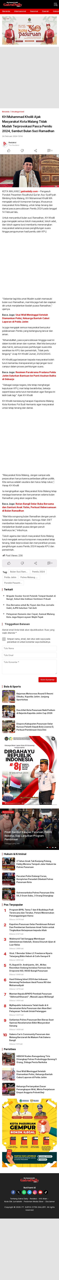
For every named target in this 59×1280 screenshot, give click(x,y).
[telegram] (29, 1192)
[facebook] (13, 1192)
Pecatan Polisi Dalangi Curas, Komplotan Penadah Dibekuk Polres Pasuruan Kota (34, 879)
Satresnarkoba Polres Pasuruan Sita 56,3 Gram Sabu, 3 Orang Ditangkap (35, 894)
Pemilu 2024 (38, 571)
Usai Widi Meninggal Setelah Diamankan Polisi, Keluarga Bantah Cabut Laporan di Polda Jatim (25, 318)
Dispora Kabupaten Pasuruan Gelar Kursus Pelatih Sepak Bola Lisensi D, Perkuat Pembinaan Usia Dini (35, 727)
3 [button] (53, 847)
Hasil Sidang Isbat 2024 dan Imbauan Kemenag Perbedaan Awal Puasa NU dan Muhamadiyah (30, 982)
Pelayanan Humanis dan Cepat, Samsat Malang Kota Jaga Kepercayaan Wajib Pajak (30, 615)
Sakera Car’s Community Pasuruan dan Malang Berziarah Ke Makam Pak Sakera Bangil (29, 1037)
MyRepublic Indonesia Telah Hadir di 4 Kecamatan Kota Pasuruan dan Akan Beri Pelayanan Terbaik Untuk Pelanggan (30, 1008)
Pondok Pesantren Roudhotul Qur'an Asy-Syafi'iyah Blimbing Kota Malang (14, 583)
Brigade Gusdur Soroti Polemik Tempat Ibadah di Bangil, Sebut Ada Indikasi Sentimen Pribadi (31, 597)
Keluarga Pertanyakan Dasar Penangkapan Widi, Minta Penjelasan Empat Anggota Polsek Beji (35, 1089)
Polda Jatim (10, 577)
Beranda (5, 112)
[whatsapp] (24, 1192)
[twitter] (18, 1192)
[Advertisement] (29, 77)
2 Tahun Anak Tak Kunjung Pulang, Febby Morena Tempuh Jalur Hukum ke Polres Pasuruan (36, 864)
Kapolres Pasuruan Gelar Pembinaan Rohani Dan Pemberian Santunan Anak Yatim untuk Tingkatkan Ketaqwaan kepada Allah (32, 927)
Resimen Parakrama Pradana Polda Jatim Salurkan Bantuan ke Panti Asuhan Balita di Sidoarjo (29, 376)
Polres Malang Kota (30, 577)
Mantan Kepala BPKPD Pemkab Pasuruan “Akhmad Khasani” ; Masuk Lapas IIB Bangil (31, 995)
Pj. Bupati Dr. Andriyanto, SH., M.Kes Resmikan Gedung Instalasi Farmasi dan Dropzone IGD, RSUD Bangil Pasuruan (30, 967)
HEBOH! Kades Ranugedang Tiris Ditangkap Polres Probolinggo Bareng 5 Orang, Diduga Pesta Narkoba (36, 1059)
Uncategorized (17, 112)
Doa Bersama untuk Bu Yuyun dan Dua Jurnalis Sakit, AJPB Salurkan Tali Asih (30, 606)
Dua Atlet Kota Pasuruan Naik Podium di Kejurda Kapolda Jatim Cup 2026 (35, 711)
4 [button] (55, 847)
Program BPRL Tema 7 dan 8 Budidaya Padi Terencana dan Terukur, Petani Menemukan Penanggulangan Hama (31, 912)
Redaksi (12, 142)
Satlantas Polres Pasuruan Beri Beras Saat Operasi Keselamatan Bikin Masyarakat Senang (31, 1022)
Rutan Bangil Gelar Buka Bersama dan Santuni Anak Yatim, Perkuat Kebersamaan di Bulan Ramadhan (29, 507)
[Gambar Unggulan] (29, 170)
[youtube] (40, 1192)
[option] (29, 829)
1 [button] (47, 847)
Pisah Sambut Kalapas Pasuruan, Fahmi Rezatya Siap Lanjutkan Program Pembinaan (28, 835)
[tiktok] (46, 1192)
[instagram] (35, 1192)
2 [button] (50, 847)
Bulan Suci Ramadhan (20, 571)
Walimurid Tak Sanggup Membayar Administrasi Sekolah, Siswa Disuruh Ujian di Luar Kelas (32, 941)
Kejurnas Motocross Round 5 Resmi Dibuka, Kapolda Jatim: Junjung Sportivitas (34, 696)
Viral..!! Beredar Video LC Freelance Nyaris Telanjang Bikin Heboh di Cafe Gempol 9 (30, 954)
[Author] (5, 144)
